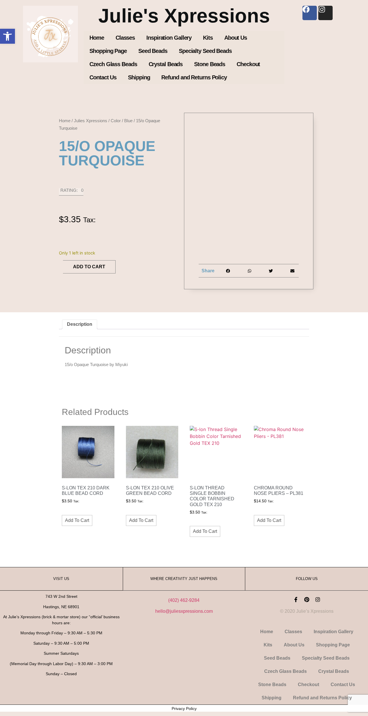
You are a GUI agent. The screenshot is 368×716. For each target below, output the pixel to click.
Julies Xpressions (90, 120)
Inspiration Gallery (168, 38)
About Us (235, 38)
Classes (125, 38)
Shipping (139, 77)
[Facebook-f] (295, 599)
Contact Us (102, 77)
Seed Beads (152, 51)
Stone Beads (209, 64)
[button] (7, 36)
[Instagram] (317, 599)
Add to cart (89, 266)
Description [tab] (79, 324)
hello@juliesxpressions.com (184, 611)
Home (96, 38)
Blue (128, 120)
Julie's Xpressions (184, 15)
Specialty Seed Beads (205, 51)
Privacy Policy (184, 708)
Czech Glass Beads (113, 64)
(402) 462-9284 (184, 600)
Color (116, 120)
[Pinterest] (306, 599)
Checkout (248, 64)
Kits (208, 38)
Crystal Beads (166, 64)
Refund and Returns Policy (194, 77)
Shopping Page (108, 51)
